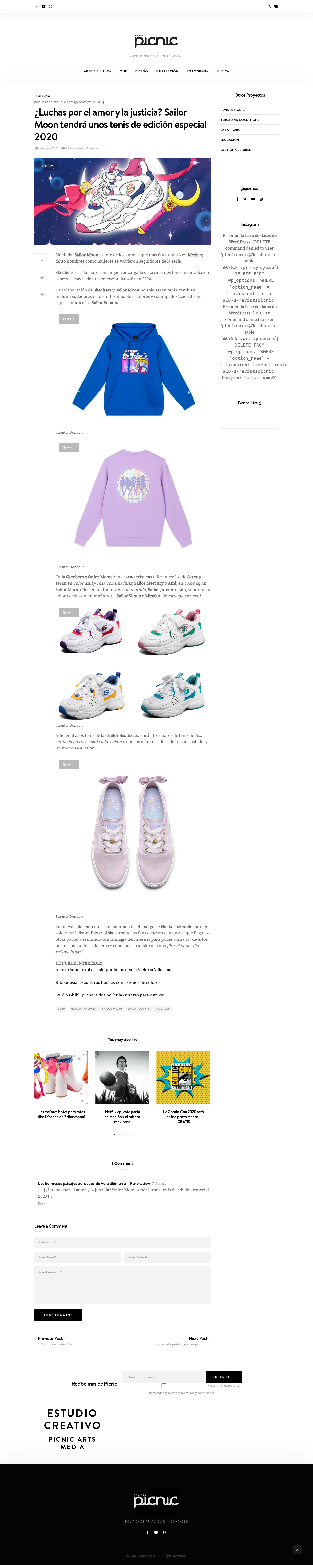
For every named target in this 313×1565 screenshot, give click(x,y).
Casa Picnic (230, 129)
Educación (229, 139)
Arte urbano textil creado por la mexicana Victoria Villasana (113, 970)
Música (223, 71)
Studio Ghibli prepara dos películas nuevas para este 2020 (112, 995)
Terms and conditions (239, 119)
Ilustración (167, 71)
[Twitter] (244, 199)
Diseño (141, 71)
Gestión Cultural (235, 149)
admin (94, 148)
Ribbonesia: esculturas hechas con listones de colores (108, 982)
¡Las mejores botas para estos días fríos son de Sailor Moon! (61, 1114)
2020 (61, 1008)
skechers (163, 1008)
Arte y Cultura (97, 71)
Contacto (179, 1522)
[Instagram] (50, 7)
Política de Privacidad (145, 1522)
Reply (41, 1203)
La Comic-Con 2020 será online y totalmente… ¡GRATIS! (183, 1117)
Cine (123, 71)
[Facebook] (37, 7)
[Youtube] (43, 7)
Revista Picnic (232, 109)
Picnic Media (145, 1556)
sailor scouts (139, 1008)
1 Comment (74, 148)
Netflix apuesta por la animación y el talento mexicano (122, 1117)
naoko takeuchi (83, 1008)
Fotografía (197, 71)
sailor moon (112, 1008)
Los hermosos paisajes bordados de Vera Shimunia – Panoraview (94, 1183)
